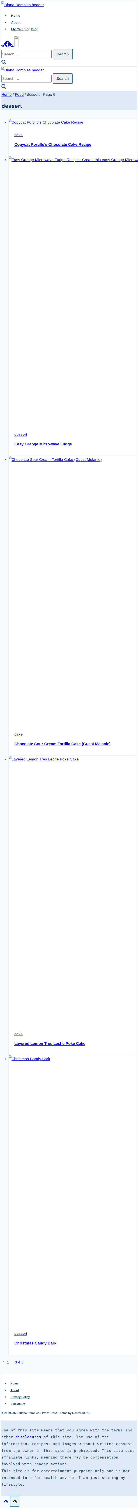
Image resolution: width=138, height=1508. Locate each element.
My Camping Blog (24, 29)
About (15, 22)
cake (18, 135)
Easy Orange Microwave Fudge (43, 444)
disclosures (28, 1437)
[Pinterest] (2, 45)
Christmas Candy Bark (35, 1343)
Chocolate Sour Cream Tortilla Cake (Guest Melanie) (62, 744)
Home (15, 15)
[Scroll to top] (5, 1501)
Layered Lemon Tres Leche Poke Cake (49, 1043)
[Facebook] (7, 45)
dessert (20, 434)
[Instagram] (12, 45)
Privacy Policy (20, 1397)
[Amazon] (16, 45)
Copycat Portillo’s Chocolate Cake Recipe (52, 144)
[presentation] (73, 122)
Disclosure (17, 1403)
